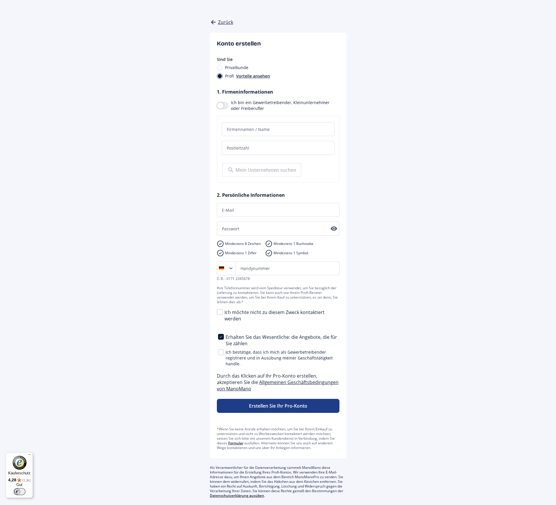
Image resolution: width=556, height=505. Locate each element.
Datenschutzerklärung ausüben (237, 495)
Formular (235, 443)
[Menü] (29, 456)
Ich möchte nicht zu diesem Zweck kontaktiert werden (274, 315)
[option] (222, 268)
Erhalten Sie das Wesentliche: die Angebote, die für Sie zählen (281, 340)
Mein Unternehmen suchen (266, 170)
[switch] (19, 491)
